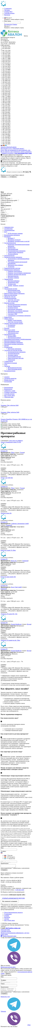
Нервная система (9, 303)
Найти (27, 172)
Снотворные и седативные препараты (19, 315)
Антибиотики (8, 228)
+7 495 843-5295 (19, 890)
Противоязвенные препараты (16, 251)
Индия (29, 624)
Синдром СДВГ (12, 314)
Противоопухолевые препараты (13, 344)
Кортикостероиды (13, 276)
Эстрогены (11, 266)
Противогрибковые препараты (13, 342)
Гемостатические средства (15, 358)
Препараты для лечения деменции (18, 311)
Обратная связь (8, 397)
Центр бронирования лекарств (13, 912)
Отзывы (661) (8, 11)
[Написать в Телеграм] (14, 951)
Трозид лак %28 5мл (7, 477)
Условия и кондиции (10, 392)
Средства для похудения (15, 322)
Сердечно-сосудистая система (13, 350)
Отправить (4, 870)
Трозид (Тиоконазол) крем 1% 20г (11, 442)
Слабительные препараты (15, 252)
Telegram (3, 1011)
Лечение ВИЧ (12, 336)
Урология (7, 366)
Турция (22, 452)
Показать (4, 176)
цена (10, 440)
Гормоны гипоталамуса (15, 271)
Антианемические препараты (17, 352)
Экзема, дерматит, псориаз (16, 285)
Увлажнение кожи (13, 282)
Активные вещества (10, 378)
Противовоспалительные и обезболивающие (17, 339)
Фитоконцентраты (9, 371)
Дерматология (8, 279)
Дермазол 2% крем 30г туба (9, 614)
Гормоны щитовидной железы (17, 274)
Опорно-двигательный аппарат (13, 323)
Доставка (7, 10)
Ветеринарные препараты (12, 235)
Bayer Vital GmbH (16, 587)
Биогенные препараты (14, 348)
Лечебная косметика (10, 298)
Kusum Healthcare (16, 624)
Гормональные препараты (12, 269)
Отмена (14, 24)
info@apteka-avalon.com (12, 928)
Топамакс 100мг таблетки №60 (10, 412)
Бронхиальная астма (14, 290)
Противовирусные (9, 334)
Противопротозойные (14, 337)
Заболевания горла (13, 331)
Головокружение (13, 307)
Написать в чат (5, 996)
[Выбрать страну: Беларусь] (4, 145)
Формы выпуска (9, 380)
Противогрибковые (13, 281)
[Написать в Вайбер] (14, 964)
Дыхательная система (10, 288)
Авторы (6, 919)
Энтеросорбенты (13, 254)
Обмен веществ (9, 318)
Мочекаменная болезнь (15, 367)
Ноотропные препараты (15, 309)
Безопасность (8, 389)
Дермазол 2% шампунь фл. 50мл (10, 640)
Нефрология (8, 317)
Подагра (6, 328)
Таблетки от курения (10, 363)
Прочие (6, 345)
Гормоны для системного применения (19, 273)
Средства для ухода (13, 300)
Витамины (7, 236)
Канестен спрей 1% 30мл (8, 550)
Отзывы (6, 915)
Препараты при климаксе (15, 265)
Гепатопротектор (9, 255)
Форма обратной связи (9, 936)
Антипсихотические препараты (17, 304)
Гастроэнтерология (10, 243)
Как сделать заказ (9, 395)
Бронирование (8, 387)
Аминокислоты (9, 227)
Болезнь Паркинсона (14, 306)
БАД (5, 232)
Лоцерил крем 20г (6, 513)
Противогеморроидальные (12, 341)
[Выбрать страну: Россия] (1, 145)
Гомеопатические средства (12, 268)
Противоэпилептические (15, 312)
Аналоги (7, 377)
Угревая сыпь (12, 284)
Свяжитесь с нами (9, 390)
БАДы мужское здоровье (15, 233)
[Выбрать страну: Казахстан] (6, 145)
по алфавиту (19, 440)
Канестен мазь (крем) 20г (8, 576)
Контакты (7, 15)
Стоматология (8, 361)
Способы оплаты (9, 13)
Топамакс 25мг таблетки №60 (9, 405)
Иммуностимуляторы (10, 295)
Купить (3, 469)
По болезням (8, 381)
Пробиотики (11, 247)
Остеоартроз (11, 325)
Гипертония (11, 360)
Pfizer (12, 452)
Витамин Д (11, 238)
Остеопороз (11, 326)
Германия (9, 525)
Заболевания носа (13, 333)
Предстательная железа (15, 369)
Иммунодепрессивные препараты (14, 293)
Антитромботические (14, 356)
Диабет (6, 287)
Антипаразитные (9, 230)
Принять (8, 973)
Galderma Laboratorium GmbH (20, 523)
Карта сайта (4, 934)
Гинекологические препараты (13, 257)
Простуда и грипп (9, 330)
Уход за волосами (13, 301)
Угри (5, 364)
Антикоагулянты (13, 355)
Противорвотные (13, 249)
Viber (29, 1025)
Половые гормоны (13, 277)
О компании (8, 8)
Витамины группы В (14, 239)
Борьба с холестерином (15, 320)
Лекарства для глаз (9, 296)
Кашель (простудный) (14, 292)
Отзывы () (4, 451)
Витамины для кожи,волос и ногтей (18, 241)
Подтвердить (8, 24)
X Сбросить (13, 176)
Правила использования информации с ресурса (15, 933)
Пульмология (8, 347)
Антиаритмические (13, 353)
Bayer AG (14, 560)
